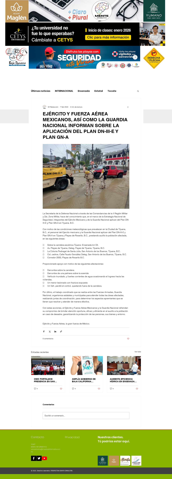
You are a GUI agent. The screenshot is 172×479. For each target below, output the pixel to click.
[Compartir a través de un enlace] (61, 331)
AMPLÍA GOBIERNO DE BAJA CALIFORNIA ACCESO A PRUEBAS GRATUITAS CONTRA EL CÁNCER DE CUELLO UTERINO (84, 380)
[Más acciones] (127, 107)
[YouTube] (44, 458)
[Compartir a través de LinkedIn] (55, 331)
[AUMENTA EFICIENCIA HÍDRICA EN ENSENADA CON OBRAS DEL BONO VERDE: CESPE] (124, 365)
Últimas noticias (40, 91)
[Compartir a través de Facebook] (44, 331)
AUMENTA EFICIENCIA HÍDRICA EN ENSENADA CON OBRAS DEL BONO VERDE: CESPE (122, 380)
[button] (138, 91)
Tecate (112, 91)
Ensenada (84, 91)
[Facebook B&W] (33, 458)
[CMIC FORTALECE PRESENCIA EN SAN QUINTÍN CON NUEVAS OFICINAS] (48, 365)
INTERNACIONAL (64, 91)
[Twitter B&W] (39, 458)
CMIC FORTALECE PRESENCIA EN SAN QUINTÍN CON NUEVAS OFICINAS (45, 380)
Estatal (98, 91)
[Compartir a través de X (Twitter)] (49, 331)
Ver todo (138, 352)
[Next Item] (135, 57)
